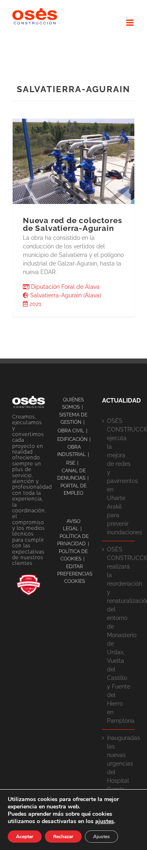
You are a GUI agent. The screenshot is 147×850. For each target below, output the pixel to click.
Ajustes (101, 836)
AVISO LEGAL (71, 524)
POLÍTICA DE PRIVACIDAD (73, 540)
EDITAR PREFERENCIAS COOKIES (74, 574)
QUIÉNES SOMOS (73, 403)
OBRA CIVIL (71, 431)
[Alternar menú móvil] (130, 22)
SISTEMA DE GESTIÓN (73, 418)
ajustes (104, 821)
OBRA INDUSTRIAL (71, 450)
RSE (70, 463)
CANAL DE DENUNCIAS (71, 474)
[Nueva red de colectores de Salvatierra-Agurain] (73, 161)
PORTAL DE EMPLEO (73, 489)
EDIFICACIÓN (72, 439)
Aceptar (24, 836)
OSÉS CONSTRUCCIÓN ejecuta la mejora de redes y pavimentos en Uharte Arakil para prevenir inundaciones (119, 477)
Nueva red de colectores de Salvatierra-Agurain (72, 224)
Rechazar (63, 836)
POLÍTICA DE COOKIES (73, 555)
